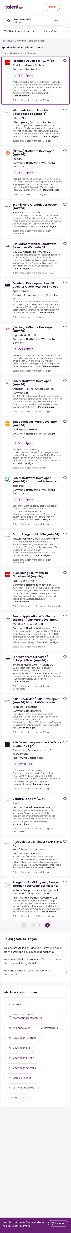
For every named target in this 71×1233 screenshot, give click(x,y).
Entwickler (18, 1004)
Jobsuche (6, 41)
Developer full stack (24, 1038)
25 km (57, 20)
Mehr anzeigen (21, 95)
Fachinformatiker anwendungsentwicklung (28, 1016)
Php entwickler (21, 1028)
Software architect (24, 1087)
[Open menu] (65, 7)
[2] (47, 925)
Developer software (24, 1067)
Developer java (22, 1048)
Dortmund (20, 41)
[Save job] (65, 60)
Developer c (51, 1028)
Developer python (23, 1058)
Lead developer (22, 1077)
